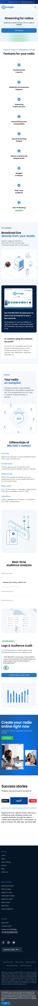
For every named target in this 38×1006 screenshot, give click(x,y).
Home (3, 855)
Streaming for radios (7, 886)
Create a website (10, 975)
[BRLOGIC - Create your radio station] (7, 7)
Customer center (6, 926)
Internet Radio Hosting (12, 965)
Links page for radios (7, 896)
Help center (5, 923)
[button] (5, 800)
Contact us (4, 872)
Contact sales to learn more (19, 675)
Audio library (5, 905)
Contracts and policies (26, 965)
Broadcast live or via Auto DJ (17, 973)
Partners (4, 865)
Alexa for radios (6, 889)
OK (6, 1003)
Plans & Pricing (5, 862)
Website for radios (7, 899)
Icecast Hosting (19, 962)
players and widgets (29, 981)
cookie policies (13, 998)
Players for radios (6, 892)
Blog (2, 869)
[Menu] (35, 7)
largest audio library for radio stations (22, 978)
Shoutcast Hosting (30, 962)
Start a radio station (8, 962)
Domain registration (7, 909)
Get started (19, 30)
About (3, 859)
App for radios (5, 902)
